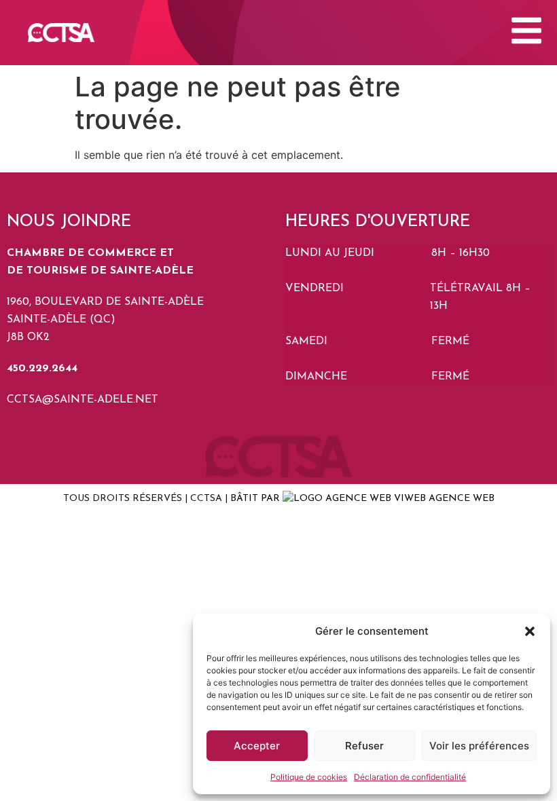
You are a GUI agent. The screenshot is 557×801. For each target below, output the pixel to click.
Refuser (364, 745)
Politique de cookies (308, 777)
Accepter (257, 745)
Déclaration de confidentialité (410, 777)
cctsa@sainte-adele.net (82, 399)
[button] (530, 631)
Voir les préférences (479, 745)
